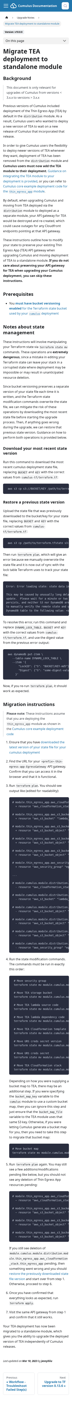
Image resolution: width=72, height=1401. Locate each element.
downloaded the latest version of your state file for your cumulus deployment (37, 747)
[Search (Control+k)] (65, 5)
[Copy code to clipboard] (64, 488)
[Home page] (6, 18)
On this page (15, 41)
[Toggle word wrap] (57, 488)
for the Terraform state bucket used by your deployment (38, 308)
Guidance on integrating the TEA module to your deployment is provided (34, 176)
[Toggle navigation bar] (6, 6)
